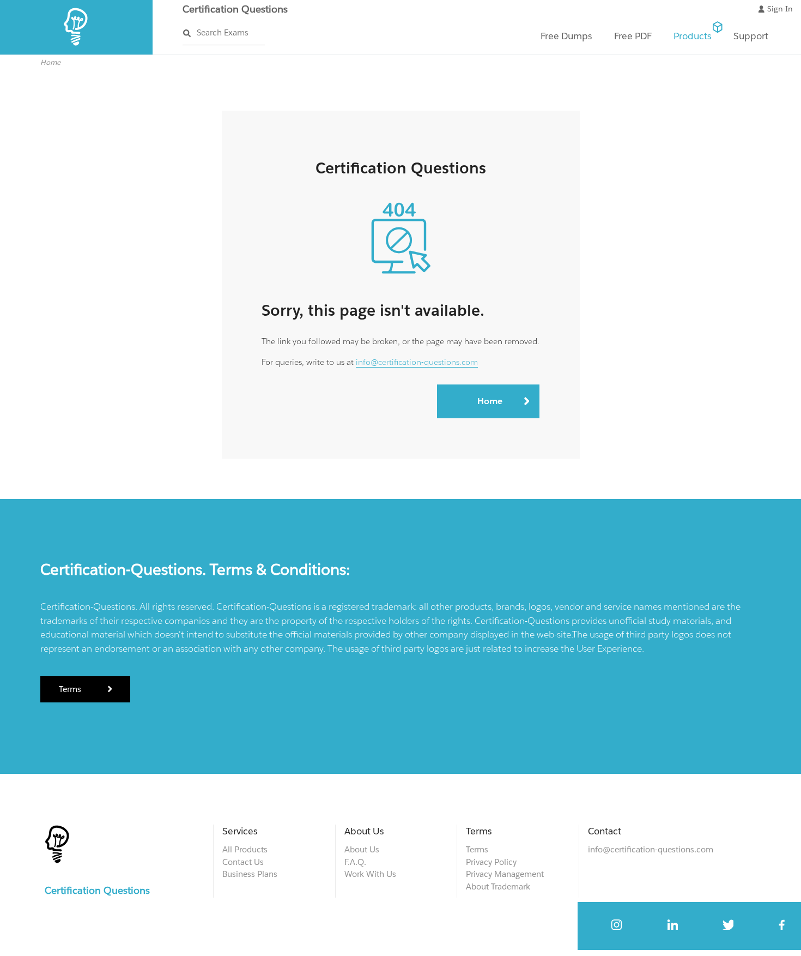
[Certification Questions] (76, 52)
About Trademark (498, 886)
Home (50, 62)
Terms (71, 689)
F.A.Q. (355, 862)
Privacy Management (505, 874)
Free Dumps (566, 36)
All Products (245, 849)
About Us (361, 849)
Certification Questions (235, 9)
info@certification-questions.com (417, 362)
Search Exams (222, 32)
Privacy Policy (491, 862)
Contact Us (243, 862)
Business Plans (249, 874)
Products (692, 36)
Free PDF (633, 36)
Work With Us (370, 874)
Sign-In (780, 9)
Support (750, 36)
